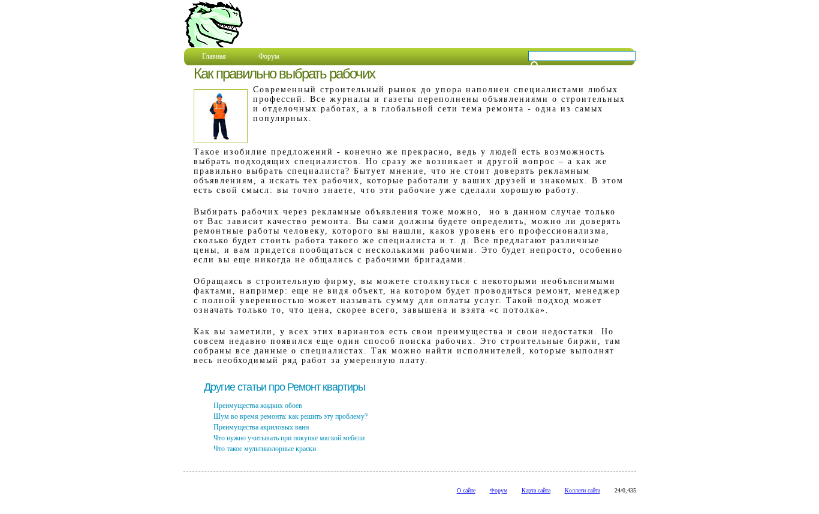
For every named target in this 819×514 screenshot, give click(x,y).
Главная (214, 56)
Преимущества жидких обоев (257, 405)
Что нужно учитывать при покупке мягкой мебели (289, 438)
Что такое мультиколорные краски (264, 449)
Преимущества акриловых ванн (261, 427)
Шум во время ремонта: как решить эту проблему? (290, 416)
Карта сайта (536, 490)
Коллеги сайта (582, 490)
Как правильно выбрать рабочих (284, 73)
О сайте (466, 490)
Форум (268, 56)
